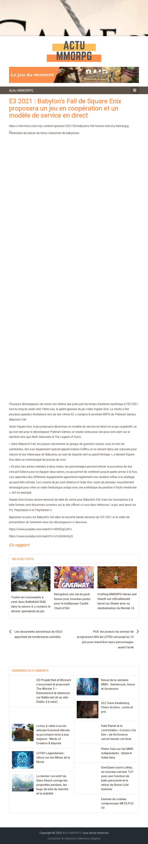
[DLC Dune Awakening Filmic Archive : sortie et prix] (87, 709)
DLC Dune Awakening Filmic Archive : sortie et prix (117, 707)
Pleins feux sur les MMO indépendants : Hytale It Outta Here (117, 753)
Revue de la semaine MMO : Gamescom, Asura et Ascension (118, 684)
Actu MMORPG (21, 90)
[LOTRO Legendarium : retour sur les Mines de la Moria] (23, 759)
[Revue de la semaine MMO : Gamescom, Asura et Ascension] (87, 686)
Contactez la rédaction (62, 838)
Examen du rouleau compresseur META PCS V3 (117, 803)
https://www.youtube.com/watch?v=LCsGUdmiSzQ (41, 536)
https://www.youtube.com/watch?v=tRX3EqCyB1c (40, 529)
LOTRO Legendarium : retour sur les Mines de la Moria (53, 758)
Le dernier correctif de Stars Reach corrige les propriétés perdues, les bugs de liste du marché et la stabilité (52, 784)
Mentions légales (89, 838)
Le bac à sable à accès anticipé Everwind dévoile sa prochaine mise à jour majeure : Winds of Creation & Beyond (53, 734)
